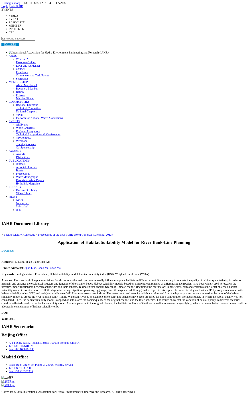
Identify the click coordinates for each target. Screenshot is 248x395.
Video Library (24, 193)
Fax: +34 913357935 (21, 371)
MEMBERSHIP (18, 82)
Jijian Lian (30, 267)
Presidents (22, 72)
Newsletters (22, 203)
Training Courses (26, 144)
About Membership (27, 85)
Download (7, 250)
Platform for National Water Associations (39, 118)
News (19, 199)
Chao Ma (43, 267)
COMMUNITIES (19, 101)
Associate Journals (26, 167)
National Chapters (26, 111)
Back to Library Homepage (19, 234)
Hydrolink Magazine (28, 183)
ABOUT (14, 55)
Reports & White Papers (30, 180)
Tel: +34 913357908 (20, 368)
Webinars (21, 140)
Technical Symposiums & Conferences (38, 134)
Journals (20, 163)
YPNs (19, 114)
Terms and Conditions (148, 391)
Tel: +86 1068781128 (21, 346)
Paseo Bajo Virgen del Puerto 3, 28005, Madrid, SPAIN (41, 364)
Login (4, 6)
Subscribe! (22, 206)
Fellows (20, 95)
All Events (22, 124)
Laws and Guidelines (28, 65)
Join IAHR (16, 6)
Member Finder (25, 98)
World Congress (25, 127)
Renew (20, 91)
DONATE (10, 44)
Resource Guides (26, 62)
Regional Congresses (28, 131)
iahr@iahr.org (11, 3)
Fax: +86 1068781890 (21, 349)
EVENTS (14, 121)
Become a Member (27, 88)
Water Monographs (27, 176)
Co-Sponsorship (25, 147)
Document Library (26, 190)
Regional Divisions (27, 104)
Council (20, 68)
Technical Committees (28, 108)
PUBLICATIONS (19, 160)
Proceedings (23, 173)
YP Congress (23, 137)
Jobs (18, 209)
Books (19, 170)
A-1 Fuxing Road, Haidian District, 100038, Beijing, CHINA (44, 342)
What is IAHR (24, 59)
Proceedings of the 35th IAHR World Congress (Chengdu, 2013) (75, 234)
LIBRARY (15, 186)
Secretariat (22, 78)
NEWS (13, 196)
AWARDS (15, 150)
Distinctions (23, 157)
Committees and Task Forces (32, 75)
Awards (20, 154)
